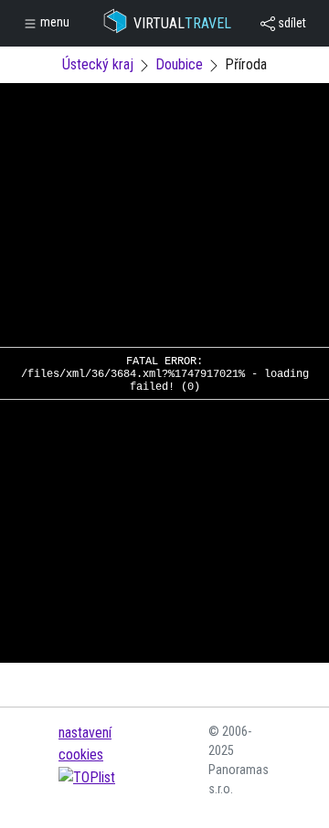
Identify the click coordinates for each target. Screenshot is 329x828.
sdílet (290, 23)
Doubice (179, 64)
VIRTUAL (182, 23)
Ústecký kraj (97, 64)
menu (53, 22)
